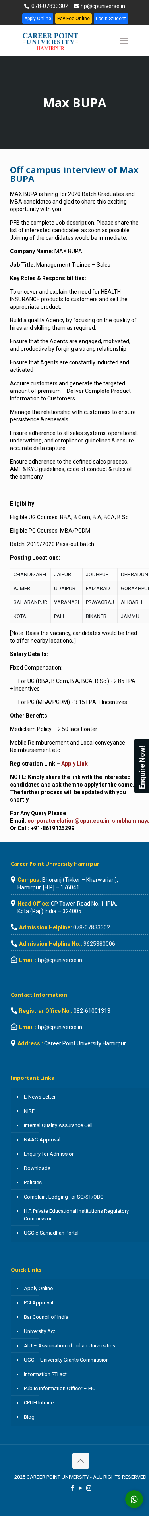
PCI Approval (38, 1303)
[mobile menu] (124, 41)
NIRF (29, 1111)
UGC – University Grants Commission (66, 1360)
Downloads (37, 1168)
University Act (39, 1331)
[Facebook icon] (72, 1488)
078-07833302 (49, 6)
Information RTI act (45, 1374)
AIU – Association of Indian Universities (69, 1346)
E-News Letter (40, 1097)
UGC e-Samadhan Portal (51, 1233)
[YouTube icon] (80, 1488)
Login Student (111, 18)
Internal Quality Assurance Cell (58, 1125)
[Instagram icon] (89, 1488)
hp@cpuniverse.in (102, 6)
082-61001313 (92, 1011)
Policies (33, 1182)
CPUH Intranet (39, 1403)
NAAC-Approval (42, 1140)
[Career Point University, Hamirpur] (60, 41)
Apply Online (37, 18)
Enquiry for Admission (49, 1154)
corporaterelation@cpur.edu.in (68, 821)
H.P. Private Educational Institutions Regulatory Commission (76, 1215)
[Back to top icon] (80, 1461)
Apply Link (74, 763)
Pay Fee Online (73, 18)
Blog (29, 1417)
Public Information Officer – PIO (60, 1388)
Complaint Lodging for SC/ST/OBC (63, 1197)
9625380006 (99, 944)
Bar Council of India (46, 1317)
